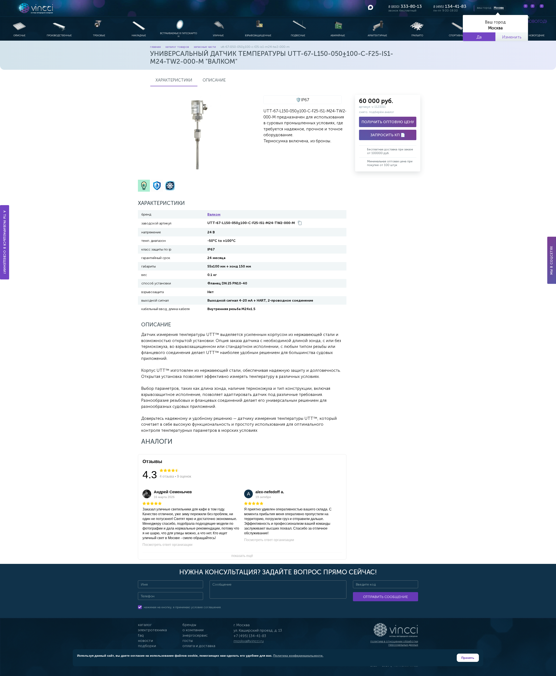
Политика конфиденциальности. (298, 655)
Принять (467, 657)
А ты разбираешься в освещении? (5, 242)
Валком (213, 214)
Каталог (145, 625)
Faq (141, 635)
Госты (187, 640)
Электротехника (152, 630)
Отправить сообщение (385, 597)
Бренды (189, 625)
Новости (145, 640)
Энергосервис (195, 635)
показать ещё (242, 556)
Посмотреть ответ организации (167, 544)
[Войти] (549, 8)
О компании (193, 630)
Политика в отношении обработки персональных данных (394, 643)
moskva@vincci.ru (248, 641)
